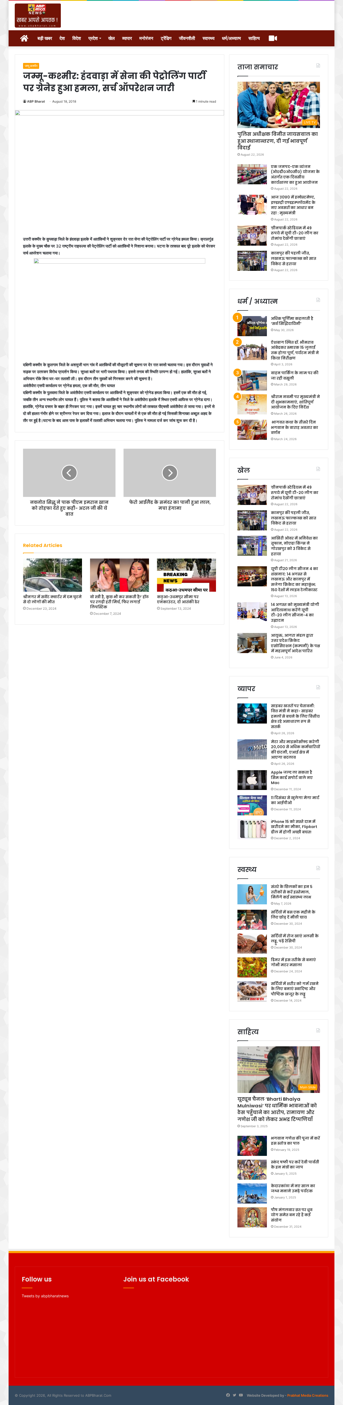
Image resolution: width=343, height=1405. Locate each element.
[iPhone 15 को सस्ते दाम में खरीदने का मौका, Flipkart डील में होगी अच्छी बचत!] (252, 829)
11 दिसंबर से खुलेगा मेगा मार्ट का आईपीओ (295, 800)
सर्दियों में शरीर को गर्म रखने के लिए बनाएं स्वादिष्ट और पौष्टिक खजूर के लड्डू (295, 989)
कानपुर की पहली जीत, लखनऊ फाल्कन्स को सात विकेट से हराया (293, 258)
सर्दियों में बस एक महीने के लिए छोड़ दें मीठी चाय (293, 914)
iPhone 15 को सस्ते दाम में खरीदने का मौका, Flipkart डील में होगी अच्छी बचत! (294, 827)
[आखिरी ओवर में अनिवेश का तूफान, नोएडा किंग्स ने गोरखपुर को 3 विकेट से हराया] (252, 546)
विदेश (76, 38)
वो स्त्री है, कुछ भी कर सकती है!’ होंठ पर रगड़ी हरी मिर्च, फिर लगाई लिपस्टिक (119, 602)
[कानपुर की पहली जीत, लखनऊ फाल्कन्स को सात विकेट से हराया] (252, 261)
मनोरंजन (146, 38)
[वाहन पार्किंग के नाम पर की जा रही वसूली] (252, 380)
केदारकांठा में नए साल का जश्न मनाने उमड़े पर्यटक (293, 1188)
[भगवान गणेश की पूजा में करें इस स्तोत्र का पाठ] (252, 1146)
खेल (111, 38)
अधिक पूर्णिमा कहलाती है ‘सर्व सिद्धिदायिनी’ (292, 321)
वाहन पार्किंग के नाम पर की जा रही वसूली (294, 375)
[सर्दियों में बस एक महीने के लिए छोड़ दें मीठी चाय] (252, 920)
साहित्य (254, 38)
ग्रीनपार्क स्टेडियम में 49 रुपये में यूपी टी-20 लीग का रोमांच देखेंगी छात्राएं (294, 233)
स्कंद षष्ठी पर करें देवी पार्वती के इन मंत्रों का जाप (295, 1164)
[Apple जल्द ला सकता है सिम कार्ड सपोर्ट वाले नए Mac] (252, 780)
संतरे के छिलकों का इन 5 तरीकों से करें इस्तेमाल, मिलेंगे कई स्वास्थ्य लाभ (291, 892)
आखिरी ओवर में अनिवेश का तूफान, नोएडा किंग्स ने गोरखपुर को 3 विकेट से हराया (294, 546)
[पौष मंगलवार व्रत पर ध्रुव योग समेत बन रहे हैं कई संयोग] (252, 1217)
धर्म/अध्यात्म (231, 38)
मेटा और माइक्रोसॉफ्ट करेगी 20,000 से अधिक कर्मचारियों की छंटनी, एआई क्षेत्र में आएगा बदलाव (295, 749)
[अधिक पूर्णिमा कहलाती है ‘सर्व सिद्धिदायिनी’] (252, 326)
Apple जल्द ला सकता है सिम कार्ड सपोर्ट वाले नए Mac (292, 777)
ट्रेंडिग (166, 38)
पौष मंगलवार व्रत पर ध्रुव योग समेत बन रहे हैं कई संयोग (291, 1215)
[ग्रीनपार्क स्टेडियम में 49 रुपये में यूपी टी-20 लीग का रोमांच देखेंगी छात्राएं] (252, 236)
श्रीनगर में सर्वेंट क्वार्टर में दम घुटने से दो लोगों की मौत (52, 599)
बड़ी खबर (45, 38)
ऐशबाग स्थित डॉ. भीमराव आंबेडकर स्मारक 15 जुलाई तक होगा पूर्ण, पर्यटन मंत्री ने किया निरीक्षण (295, 350)
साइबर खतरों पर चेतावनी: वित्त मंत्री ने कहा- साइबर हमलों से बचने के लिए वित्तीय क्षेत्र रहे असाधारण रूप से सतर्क (295, 716)
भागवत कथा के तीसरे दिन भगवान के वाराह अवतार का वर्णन (294, 427)
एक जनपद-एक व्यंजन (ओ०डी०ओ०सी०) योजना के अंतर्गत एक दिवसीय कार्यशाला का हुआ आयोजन (295, 174)
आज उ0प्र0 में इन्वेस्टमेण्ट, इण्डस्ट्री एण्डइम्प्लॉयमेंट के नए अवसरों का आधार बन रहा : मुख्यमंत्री (293, 205)
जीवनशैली (187, 38)
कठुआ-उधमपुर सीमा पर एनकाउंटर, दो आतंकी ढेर (178, 599)
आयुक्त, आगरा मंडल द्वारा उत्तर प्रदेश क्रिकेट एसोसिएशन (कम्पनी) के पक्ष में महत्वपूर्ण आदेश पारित (295, 643)
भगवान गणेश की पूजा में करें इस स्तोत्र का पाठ (295, 1141)
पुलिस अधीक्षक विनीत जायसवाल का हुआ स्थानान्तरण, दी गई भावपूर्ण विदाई (277, 141)
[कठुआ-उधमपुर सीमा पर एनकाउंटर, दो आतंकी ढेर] (186, 575)
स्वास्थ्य (208, 38)
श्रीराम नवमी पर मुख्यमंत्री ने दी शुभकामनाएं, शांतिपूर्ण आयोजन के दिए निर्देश (295, 402)
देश (62, 38)
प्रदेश (93, 38)
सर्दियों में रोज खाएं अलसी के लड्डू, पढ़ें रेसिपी (295, 938)
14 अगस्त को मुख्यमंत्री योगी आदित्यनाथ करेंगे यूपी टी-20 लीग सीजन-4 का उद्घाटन (295, 612)
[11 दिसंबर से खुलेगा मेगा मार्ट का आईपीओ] (252, 805)
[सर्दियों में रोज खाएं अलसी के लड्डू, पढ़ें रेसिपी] (252, 944)
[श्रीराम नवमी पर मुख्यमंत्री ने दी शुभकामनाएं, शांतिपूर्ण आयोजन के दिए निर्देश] (252, 404)
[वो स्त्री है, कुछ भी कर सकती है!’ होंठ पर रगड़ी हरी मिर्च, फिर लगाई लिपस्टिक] (119, 575)
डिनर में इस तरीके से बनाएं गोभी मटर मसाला (293, 962)
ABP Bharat (36, 101)
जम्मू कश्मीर (31, 66)
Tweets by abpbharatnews (45, 1296)
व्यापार (127, 38)
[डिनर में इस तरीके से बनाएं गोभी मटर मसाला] (252, 967)
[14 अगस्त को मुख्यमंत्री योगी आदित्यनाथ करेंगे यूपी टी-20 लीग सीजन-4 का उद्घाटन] (252, 612)
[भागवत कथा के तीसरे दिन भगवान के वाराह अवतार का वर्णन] (252, 430)
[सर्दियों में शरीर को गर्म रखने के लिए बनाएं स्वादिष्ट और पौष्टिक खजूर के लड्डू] (252, 991)
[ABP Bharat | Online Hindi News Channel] (38, 15)
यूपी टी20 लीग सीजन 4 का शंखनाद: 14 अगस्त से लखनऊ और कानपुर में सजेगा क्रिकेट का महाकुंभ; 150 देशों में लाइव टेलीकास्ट (294, 579)
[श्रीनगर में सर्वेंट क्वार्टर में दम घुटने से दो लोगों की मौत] (52, 575)
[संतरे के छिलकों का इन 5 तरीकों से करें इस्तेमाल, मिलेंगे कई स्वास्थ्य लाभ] (252, 894)
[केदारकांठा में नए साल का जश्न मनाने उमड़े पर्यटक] (252, 1193)
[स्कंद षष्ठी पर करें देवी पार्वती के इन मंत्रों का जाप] (252, 1170)
